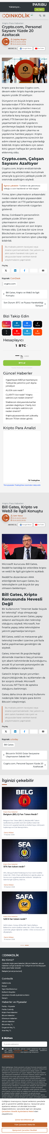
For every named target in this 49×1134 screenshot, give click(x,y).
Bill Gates (9, 745)
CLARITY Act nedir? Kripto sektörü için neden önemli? (19, 396)
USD (26, 356)
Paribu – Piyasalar (8, 1006)
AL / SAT (39, 9)
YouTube (17, 333)
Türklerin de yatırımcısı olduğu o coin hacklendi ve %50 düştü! (22, 187)
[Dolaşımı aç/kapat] (44, 16)
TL (21, 356)
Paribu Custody (8, 1009)
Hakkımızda (6, 983)
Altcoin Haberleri (8, 1021)
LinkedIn (17, 325)
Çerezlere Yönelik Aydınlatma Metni (15, 995)
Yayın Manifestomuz (9, 989)
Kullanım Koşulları (8, 992)
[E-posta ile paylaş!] (43, 271)
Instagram (6, 325)
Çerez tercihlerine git (24, 1120)
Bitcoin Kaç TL (7, 1024)
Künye (4, 986)
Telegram (27, 333)
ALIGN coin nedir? (15, 390)
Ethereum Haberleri (9, 1018)
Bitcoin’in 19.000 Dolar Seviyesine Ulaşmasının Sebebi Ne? (22, 755)
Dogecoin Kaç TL (8, 1027)
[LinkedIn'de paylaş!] (15, 271)
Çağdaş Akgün (19, 39)
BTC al (22, 363)
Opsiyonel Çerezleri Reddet (24, 1130)
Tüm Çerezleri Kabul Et (24, 1125)
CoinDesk (15, 278)
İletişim (5, 998)
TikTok (37, 325)
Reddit (37, 333)
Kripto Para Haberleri (12, 23)
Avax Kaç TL (6, 1030)
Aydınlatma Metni (21, 1050)
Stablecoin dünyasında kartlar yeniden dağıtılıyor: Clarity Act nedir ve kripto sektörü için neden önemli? (21, 406)
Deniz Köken (9, 833)
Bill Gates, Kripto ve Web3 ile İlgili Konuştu (22, 294)
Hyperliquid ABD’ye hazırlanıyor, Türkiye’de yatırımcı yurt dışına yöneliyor (22, 383)
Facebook (27, 325)
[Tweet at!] (6, 271)
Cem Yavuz (17, 516)
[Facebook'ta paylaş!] (24, 271)
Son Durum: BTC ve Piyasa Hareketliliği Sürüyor (23, 304)
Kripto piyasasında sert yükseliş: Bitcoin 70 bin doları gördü (22, 417)
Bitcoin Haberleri (8, 1015)
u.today (14, 739)
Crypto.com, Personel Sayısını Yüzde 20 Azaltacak (23, 765)
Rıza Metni (16, 1052)
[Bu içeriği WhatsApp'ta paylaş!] (34, 271)
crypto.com (10, 284)
